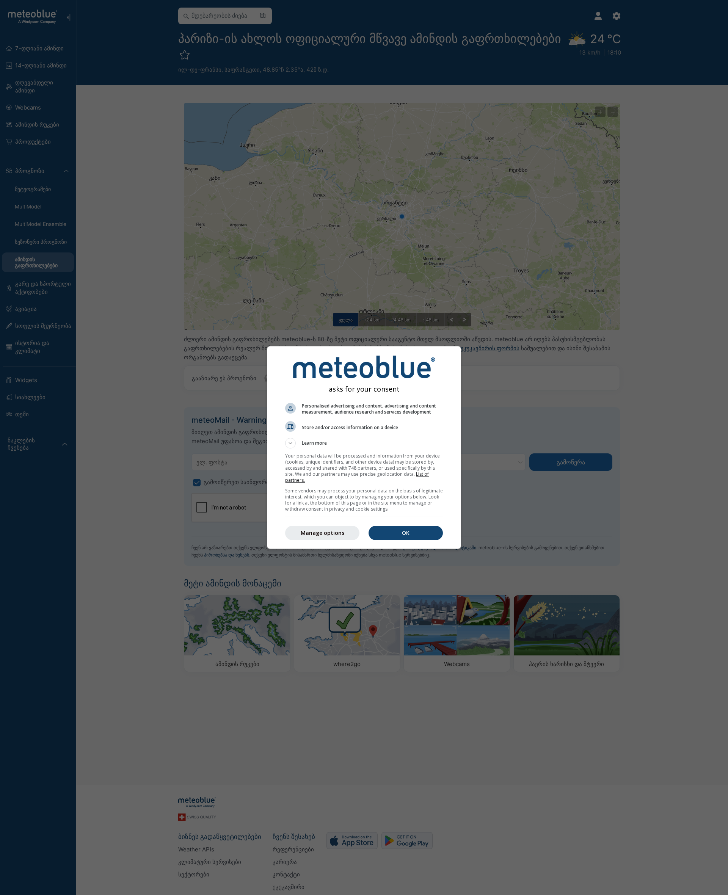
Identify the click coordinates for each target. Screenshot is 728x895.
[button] (364, 443)
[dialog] (364, 447)
